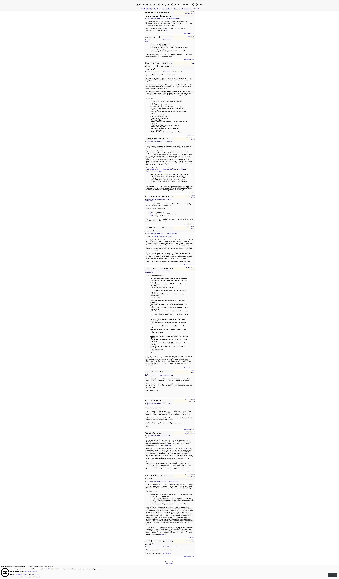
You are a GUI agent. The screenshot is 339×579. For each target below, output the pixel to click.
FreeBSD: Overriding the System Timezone (158, 14)
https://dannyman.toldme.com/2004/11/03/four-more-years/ (162, 233)
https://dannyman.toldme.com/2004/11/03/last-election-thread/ (158, 271)
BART (169, 445)
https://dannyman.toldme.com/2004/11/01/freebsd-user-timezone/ (164, 18)
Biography (187, 433)
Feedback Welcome (189, 33)
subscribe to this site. (35, 577)
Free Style (150, 9)
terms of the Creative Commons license (51, 569)
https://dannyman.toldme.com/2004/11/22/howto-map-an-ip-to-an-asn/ (165, 546)
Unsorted (196, 9)
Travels (191, 9)
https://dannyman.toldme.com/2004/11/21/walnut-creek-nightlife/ (164, 481)
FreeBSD (187, 13)
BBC (151, 216)
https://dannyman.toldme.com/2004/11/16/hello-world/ (158, 403)
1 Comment (191, 193)
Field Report (153, 432)
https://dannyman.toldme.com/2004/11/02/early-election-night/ (158, 199)
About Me (143, 9)
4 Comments (191, 397)
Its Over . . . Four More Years (156, 229)
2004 (193, 12)
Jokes (193, 63)
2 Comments (191, 472)
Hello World (153, 400)
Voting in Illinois (156, 138)
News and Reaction (167, 9)
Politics (193, 139)
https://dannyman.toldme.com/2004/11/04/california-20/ (159, 375)
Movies (189, 476)
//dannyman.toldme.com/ (20, 574)
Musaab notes (155, 85)
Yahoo (152, 214)
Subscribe (332, 575)
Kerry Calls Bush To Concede (163, 236)
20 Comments (190, 135)
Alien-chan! (152, 36)
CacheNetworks (166, 553)
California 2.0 (154, 371)
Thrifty (185, 448)
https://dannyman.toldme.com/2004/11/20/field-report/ (158, 436)
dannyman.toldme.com (169, 4)
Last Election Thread (159, 268)
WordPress (35, 574)
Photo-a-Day (177, 9)
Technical (185, 9)
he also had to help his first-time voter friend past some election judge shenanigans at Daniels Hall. (166, 170)
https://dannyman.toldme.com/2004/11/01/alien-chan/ (158, 40)
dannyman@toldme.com (31, 571)
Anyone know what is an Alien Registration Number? (159, 65)
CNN (152, 212)
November (188, 12)
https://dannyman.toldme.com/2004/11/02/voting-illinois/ (159, 142)
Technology (192, 401)
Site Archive (169, 563)
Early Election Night (159, 196)
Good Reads (157, 9)
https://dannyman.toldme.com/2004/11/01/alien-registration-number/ (165, 71)
